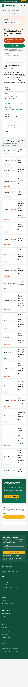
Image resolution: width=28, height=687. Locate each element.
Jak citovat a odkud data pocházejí (10, 587)
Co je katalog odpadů (6, 582)
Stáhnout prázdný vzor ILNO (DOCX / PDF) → (12, 55)
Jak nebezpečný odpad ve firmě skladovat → (12, 58)
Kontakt (3, 643)
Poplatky (4, 597)
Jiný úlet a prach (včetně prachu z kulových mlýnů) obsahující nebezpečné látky (21, 300)
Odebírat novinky (14, 552)
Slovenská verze (5, 651)
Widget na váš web (6, 624)
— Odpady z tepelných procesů (13, 104)
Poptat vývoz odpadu (12, 496)
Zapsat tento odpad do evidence (14, 61)
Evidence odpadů (6, 613)
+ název (19, 22)
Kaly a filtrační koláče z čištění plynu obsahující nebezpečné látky (21, 368)
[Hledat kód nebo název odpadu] (21, 5)
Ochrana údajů (12, 651)
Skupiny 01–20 (5, 579)
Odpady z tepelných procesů (12, 10)
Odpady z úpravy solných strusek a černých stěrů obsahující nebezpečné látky (21, 433)
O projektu (4, 640)
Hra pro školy (5, 634)
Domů (3, 10)
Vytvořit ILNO (15, 45)
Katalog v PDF (5, 585)
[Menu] (24, 5)
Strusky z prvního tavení (20, 160)
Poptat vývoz (14, 517)
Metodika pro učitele (6, 637)
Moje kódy (4, 622)
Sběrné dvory (5, 600)
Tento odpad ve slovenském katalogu (11, 127)
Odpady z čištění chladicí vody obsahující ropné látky (21, 400)
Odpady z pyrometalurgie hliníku (10, 13)
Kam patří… (4, 594)
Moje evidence (5, 619)
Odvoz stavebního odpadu (8, 603)
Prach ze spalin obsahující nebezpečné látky (21, 270)
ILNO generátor (5, 616)
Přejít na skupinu (10, 523)
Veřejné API (4, 627)
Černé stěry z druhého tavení (21, 192)
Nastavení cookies (19, 651)
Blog (3, 606)
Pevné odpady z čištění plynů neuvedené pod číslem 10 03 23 (20, 353)
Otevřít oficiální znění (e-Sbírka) (10, 125)
